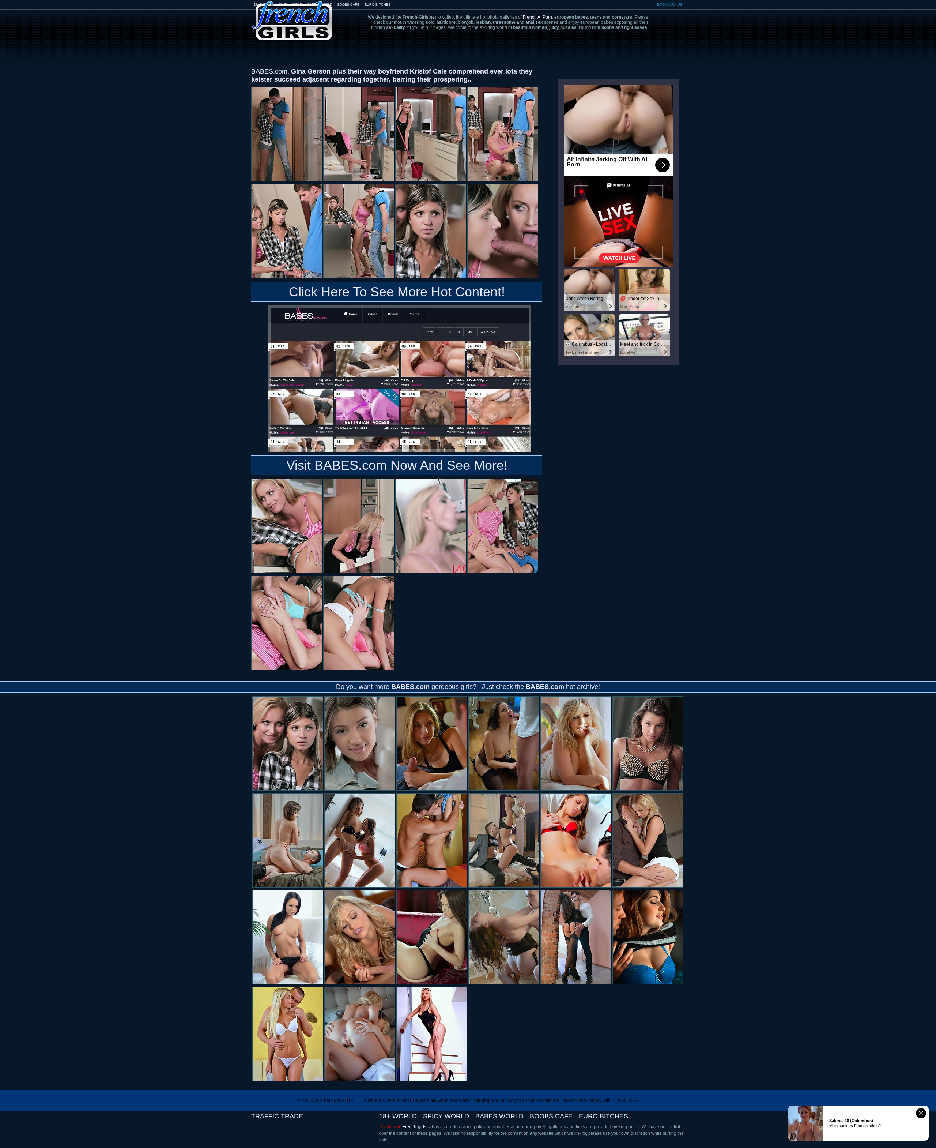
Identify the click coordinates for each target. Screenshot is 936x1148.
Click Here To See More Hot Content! (397, 291)
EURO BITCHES (377, 5)
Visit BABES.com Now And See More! (396, 465)
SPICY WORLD (446, 1116)
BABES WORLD (499, 1116)
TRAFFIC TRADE (277, 1116)
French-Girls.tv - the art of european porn (292, 15)
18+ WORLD (398, 1116)
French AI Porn (537, 17)
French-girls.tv (417, 1126)
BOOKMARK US (669, 5)
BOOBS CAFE (348, 5)
